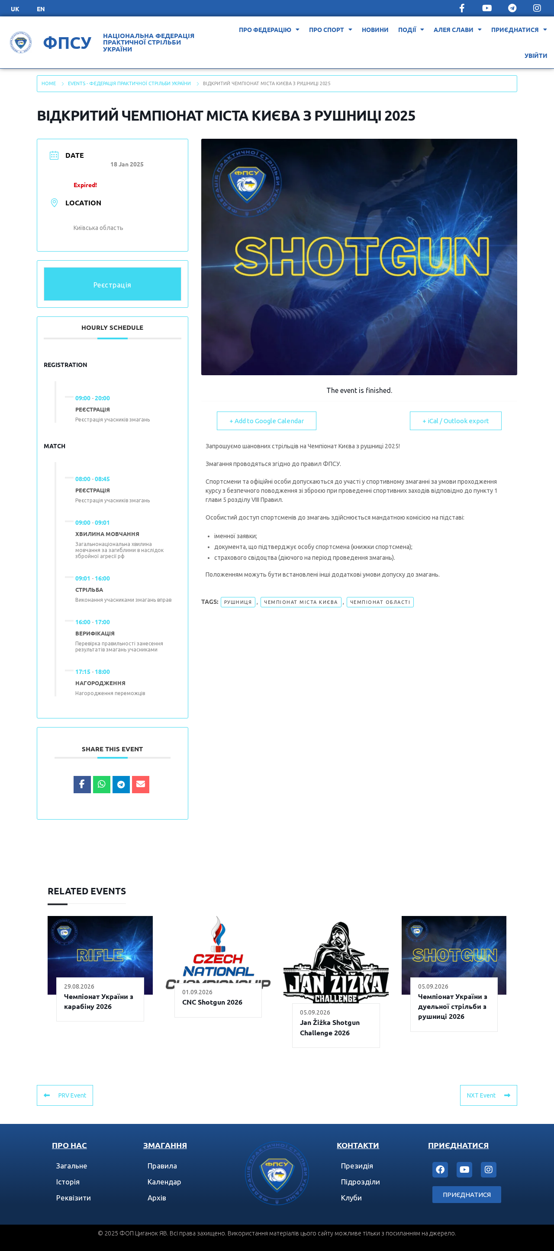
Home (49, 83)
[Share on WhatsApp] (101, 784)
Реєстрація (112, 285)
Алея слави (453, 29)
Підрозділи (360, 1182)
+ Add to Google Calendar (266, 420)
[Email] (140, 784)
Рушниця (238, 602)
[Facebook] (440, 1170)
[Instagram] (537, 8)
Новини (375, 29)
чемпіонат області (380, 602)
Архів (157, 1198)
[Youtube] (487, 8)
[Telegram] (512, 8)
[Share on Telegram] (121, 784)
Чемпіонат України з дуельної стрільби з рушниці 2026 (452, 1006)
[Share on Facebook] (82, 784)
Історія (68, 1182)
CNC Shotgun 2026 (212, 1001)
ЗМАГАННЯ (165, 1145)
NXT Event (481, 1095)
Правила (162, 1166)
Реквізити (73, 1198)
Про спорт (326, 29)
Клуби (351, 1198)
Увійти (536, 55)
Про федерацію (265, 29)
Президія (357, 1166)
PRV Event (72, 1095)
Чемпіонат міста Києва (301, 602)
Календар (164, 1182)
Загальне (71, 1166)
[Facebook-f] (462, 8)
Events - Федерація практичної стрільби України (129, 83)
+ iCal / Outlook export (455, 420)
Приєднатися (515, 29)
